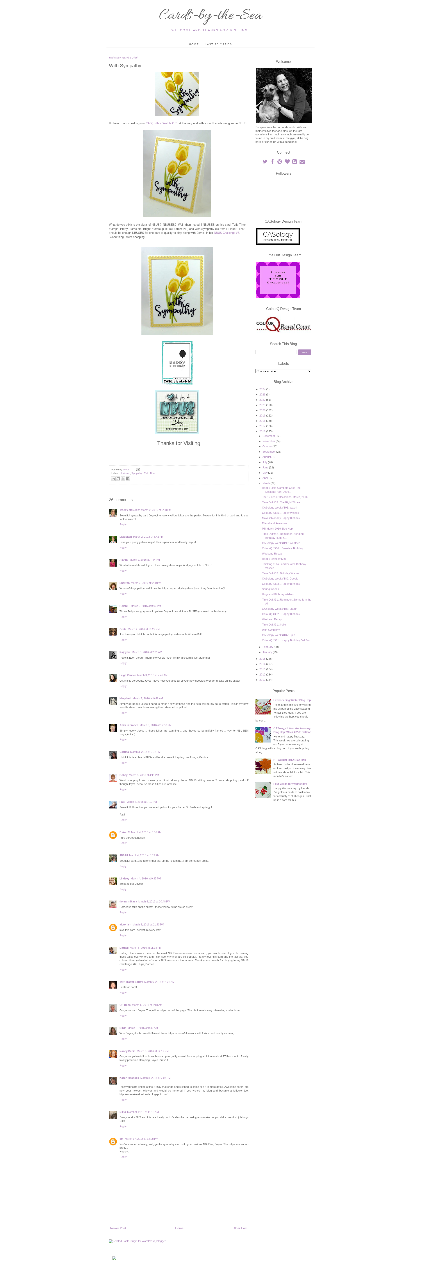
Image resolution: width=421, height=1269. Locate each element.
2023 (262, 394)
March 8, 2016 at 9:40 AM (143, 1028)
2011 (262, 679)
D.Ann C (125, 832)
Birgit (123, 1028)
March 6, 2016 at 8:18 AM (147, 1005)
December (269, 436)
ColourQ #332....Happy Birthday (281, 614)
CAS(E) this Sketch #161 (162, 123)
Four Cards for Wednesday (290, 783)
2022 (262, 399)
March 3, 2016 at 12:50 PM (155, 725)
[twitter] (265, 162)
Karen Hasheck (129, 1077)
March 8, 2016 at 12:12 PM (153, 1051)
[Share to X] (123, 479)
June (265, 467)
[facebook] (272, 162)
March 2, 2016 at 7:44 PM (145, 559)
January (267, 652)
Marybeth (125, 698)
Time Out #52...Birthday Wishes (280, 573)
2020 (262, 410)
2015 (262, 658)
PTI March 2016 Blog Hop (277, 528)
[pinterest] (280, 162)
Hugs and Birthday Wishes (278, 594)
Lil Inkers (125, 473)
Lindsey (124, 878)
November (269, 441)
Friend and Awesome (274, 523)
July (265, 462)
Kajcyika (125, 652)
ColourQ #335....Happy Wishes (280, 512)
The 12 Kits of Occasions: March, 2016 (285, 497)
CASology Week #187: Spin (278, 635)
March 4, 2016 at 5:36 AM (146, 832)
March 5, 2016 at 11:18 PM (145, 947)
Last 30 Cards (218, 44)
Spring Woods (270, 589)
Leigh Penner (128, 675)
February (268, 647)
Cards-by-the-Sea (210, 15)
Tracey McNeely (130, 510)
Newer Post (118, 1228)
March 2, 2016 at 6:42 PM (148, 536)
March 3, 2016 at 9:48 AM (148, 698)
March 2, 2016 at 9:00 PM (146, 583)
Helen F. (124, 606)
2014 (262, 664)
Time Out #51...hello (274, 624)
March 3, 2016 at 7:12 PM (142, 801)
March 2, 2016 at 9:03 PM (146, 606)
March (266, 483)
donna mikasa (128, 901)
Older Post (240, 1228)
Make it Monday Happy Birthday (281, 518)
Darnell (124, 947)
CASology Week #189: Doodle (280, 578)
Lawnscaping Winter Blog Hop (292, 700)
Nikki (123, 1112)
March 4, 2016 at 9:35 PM (146, 878)
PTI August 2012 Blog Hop (289, 760)
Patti (122, 801)
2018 (262, 420)
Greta (123, 629)
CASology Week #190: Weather (281, 543)
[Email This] (113, 479)
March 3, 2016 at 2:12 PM (145, 751)
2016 (262, 431)
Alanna (124, 559)
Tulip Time (149, 473)
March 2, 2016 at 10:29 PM (144, 629)
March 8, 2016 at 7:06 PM (155, 1077)
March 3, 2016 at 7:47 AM (152, 675)
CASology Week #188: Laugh (279, 608)
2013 (262, 669)
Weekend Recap (272, 553)
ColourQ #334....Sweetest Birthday (282, 548)
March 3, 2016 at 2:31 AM (147, 652)
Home (194, 44)
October (267, 446)
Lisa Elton (126, 536)
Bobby (124, 775)
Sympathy (137, 473)
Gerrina (124, 751)
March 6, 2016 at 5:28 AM (159, 982)
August (266, 457)
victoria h (125, 924)
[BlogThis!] (118, 479)
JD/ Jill (124, 855)
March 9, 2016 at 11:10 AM (143, 1112)
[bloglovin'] (287, 162)
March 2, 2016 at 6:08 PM (156, 510)
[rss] (295, 162)
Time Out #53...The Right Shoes (281, 502)
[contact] (302, 162)
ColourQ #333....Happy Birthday (281, 583)
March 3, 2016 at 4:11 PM (144, 775)
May (265, 472)
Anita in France (129, 725)
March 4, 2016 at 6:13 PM (144, 855)
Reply (123, 524)
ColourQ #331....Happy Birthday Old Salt (286, 640)
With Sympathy (271, 629)
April (265, 478)
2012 (262, 674)
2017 (262, 426)
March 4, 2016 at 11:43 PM (148, 924)
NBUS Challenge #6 (226, 232)
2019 (262, 415)
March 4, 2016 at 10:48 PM (154, 901)
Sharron (125, 583)
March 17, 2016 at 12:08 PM (141, 1138)
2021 (262, 405)
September (269, 451)
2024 (262, 389)
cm (121, 1138)
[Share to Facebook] (128, 479)
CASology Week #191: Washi (279, 507)
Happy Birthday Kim (274, 558)
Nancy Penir (128, 1051)
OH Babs (125, 1005)
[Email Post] (137, 469)
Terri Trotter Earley (131, 982)
